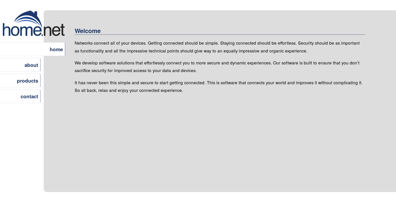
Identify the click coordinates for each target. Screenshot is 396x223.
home (56, 49)
